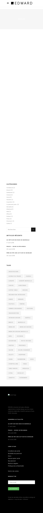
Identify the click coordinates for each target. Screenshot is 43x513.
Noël (7, 211)
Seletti (11, 354)
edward (21, 299)
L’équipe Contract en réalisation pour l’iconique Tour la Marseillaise (19, 36)
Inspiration (9, 202)
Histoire (14, 105)
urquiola (25, 368)
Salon (11, 350)
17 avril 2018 (10, 243)
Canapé (11, 281)
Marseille (21, 105)
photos (11, 345)
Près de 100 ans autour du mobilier (18, 101)
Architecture (10, 41)
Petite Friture (26, 341)
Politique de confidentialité (16, 466)
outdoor (20, 336)
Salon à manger (24, 350)
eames (11, 299)
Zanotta (12, 377)
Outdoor (8, 216)
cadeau (28, 276)
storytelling (13, 364)
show (11, 359)
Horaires (8, 199)
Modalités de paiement (15, 453)
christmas (22, 285)
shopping (22, 354)
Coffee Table (13, 290)
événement (23, 377)
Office (27, 41)
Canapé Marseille (25, 281)
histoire (30, 308)
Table (25, 364)
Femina (22, 304)
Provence (22, 345)
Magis (11, 322)
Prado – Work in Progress (18, 156)
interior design (14, 318)
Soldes (8, 223)
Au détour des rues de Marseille (17, 240)
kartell (28, 318)
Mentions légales (13, 463)
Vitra (11, 373)
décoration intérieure (17, 294)
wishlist (21, 373)
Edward (17, 41)
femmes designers (15, 308)
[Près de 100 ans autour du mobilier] (21, 77)
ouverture (12, 341)
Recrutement (12, 461)
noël (10, 336)
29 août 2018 (10, 153)
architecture (13, 271)
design (25, 290)
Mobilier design (25, 327)
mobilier (12, 327)
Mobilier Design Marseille (18, 331)
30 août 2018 (10, 96)
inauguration (14, 313)
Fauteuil (12, 304)
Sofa (32, 359)
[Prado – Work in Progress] (21, 138)
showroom (21, 359)
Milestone (27, 105)
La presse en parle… (11, 204)
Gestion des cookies (13, 471)
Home (23, 41)
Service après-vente (14, 458)
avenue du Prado (15, 276)
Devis (9, 456)
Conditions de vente (14, 451)
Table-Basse (13, 368)
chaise (11, 285)
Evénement (9, 192)
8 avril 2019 (9, 30)
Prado (13, 107)
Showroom (14, 162)
